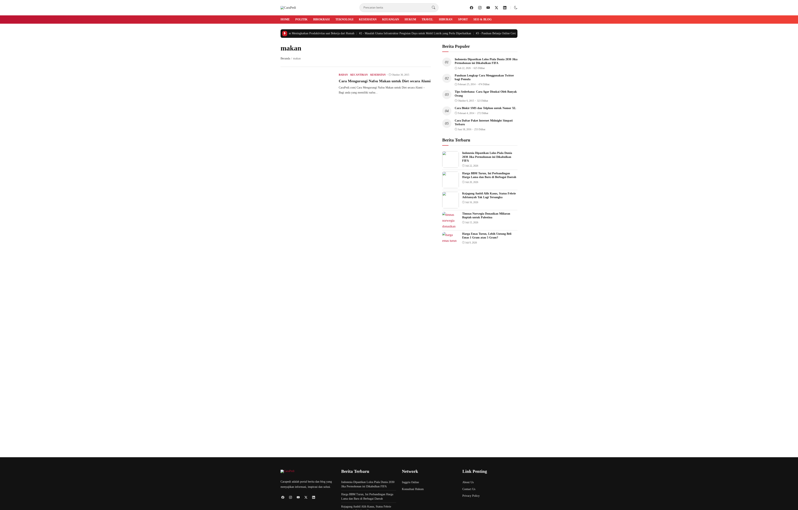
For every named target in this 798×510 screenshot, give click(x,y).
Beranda (285, 58)
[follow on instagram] (479, 7)
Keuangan (390, 19)
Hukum (410, 19)
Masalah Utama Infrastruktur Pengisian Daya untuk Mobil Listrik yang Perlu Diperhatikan (408, 33)
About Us (468, 482)
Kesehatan (368, 19)
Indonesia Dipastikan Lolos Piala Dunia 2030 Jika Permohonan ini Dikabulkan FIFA (487, 156)
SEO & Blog (482, 19)
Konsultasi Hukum (413, 489)
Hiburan (445, 19)
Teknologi (344, 19)
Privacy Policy (471, 495)
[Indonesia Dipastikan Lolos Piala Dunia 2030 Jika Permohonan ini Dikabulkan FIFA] (450, 165)
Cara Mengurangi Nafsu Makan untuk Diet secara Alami (385, 81)
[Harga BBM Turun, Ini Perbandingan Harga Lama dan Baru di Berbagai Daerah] (450, 185)
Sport (463, 19)
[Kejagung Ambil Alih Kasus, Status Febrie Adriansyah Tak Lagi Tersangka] (450, 205)
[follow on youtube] (488, 7)
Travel (427, 19)
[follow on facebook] (471, 7)
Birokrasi (321, 19)
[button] (515, 7)
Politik (301, 19)
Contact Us (468, 489)
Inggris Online (410, 482)
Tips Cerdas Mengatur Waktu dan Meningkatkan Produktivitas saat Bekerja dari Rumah (293, 33)
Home (285, 19)
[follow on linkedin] (504, 7)
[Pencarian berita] (433, 8)
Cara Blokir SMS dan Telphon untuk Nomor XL (485, 108)
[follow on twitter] (496, 7)
